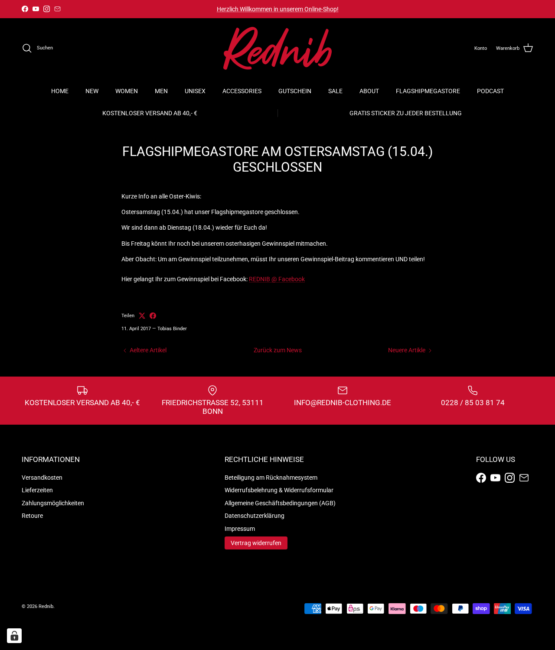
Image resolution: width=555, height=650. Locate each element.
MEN (161, 91)
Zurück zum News (278, 350)
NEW (91, 91)
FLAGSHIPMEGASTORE (428, 91)
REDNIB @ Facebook (277, 279)
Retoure (32, 515)
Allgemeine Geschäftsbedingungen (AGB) (280, 503)
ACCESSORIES (241, 91)
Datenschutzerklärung (254, 515)
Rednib (46, 606)
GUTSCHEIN (294, 91)
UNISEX (195, 91)
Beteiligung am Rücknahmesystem (271, 477)
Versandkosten (42, 477)
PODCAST (490, 91)
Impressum (240, 528)
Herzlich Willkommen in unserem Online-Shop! (278, 9)
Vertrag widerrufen (256, 543)
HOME (60, 91)
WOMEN (126, 91)
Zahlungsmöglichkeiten (53, 503)
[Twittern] (142, 315)
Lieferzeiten (37, 490)
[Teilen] (153, 315)
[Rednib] (277, 48)
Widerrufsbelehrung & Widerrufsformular (279, 490)
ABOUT (369, 91)
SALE (335, 91)
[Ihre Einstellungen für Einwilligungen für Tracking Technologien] (14, 635)
